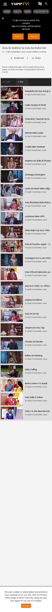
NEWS (27, 11)
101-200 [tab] (6, 82)
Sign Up (34, 36)
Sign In (18, 36)
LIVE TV (17, 11)
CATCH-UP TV (41, 11)
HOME (7, 11)
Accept (26, 605)
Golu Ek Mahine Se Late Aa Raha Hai (24, 48)
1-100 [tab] (20, 82)
